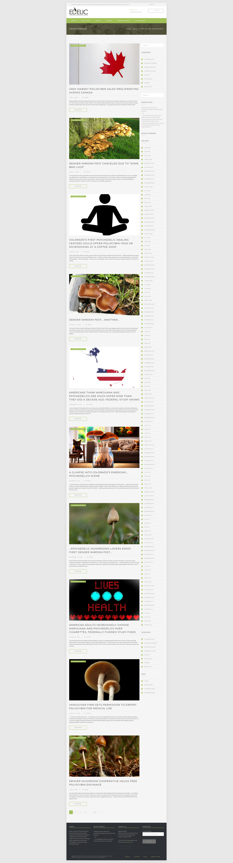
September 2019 (149, 417)
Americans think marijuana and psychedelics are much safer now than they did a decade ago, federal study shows (104, 396)
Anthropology (149, 59)
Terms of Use (155, 856)
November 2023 (149, 222)
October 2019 (149, 413)
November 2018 (149, 456)
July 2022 (147, 284)
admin (86, 97)
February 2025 (149, 163)
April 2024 (147, 202)
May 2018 (147, 480)
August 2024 (148, 187)
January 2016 (148, 589)
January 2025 (148, 167)
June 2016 (147, 570)
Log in (146, 681)
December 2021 (149, 312)
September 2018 (149, 464)
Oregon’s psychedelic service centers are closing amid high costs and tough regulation (152, 125)
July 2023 (147, 237)
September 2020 (149, 370)
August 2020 (148, 374)
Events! (74, 20)
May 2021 (147, 339)
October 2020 (149, 366)
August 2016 (148, 562)
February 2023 (149, 257)
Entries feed (148, 685)
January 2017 (148, 542)
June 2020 (147, 382)
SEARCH (161, 46)
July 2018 (147, 472)
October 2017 (149, 507)
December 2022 (149, 265)
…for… (143, 113)
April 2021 (147, 343)
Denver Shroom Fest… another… (94, 319)
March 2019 (148, 441)
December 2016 (149, 546)
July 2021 (147, 331)
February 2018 (149, 492)
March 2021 (148, 347)
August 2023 (148, 233)
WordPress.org (149, 692)
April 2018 (147, 484)
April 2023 (147, 249)
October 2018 (149, 460)
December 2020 (149, 359)
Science (147, 82)
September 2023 (149, 230)
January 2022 (148, 308)
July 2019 (147, 425)
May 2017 (147, 527)
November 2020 (149, 363)
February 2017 (149, 539)
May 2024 (147, 198)
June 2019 (147, 429)
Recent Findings (124, 20)
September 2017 (149, 511)
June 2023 (147, 241)
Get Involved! (140, 20)
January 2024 (148, 214)
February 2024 (149, 210)
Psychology (148, 79)
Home (128, 29)
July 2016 (147, 566)
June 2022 (147, 288)
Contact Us (129, 842)
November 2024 (149, 175)
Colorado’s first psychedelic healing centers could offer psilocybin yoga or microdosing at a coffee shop (101, 243)
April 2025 (147, 155)
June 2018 (147, 476)
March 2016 (148, 582)
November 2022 (149, 269)
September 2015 (149, 605)
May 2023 (147, 245)
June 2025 (147, 147)
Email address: (147, 831)
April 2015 (147, 621)
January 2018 (148, 495)
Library (109, 20)
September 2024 (149, 183)
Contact (137, 856)
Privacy (127, 856)
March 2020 (148, 394)
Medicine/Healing (150, 67)
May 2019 (147, 433)
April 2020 (147, 390)
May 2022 (147, 292)
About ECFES (85, 20)
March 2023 (148, 253)
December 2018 (149, 452)
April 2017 (147, 531)
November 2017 (149, 503)
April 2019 (147, 437)
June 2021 (147, 335)
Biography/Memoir (150, 63)
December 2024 (149, 171)
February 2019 (149, 445)
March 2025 (148, 159)
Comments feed (149, 688)
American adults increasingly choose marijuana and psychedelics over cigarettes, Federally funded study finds (102, 629)
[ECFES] (78, 11)
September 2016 (149, 558)
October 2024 (149, 179)
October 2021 (149, 319)
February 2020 (149, 398)
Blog (135, 29)
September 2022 (149, 276)
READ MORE (78, 110)
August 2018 (148, 468)
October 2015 (149, 601)
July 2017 (147, 519)
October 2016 (149, 554)
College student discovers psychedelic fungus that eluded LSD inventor (152, 109)
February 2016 (149, 585)
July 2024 (147, 190)
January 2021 (148, 355)
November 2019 (149, 409)
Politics (147, 75)
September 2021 (149, 323)
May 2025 (147, 151)
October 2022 (149, 273)
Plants (98, 20)
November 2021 (149, 316)
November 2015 (149, 597)
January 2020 (148, 402)
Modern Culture (78, 45)
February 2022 (149, 304)
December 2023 (149, 218)
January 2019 (148, 449)
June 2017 (147, 523)
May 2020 (147, 386)
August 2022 (148, 280)
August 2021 (148, 327)
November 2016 (149, 550)
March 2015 (148, 625)
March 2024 (148, 206)
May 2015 (147, 617)
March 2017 (148, 535)
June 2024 (147, 194)
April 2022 (147, 296)
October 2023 (149, 226)
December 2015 (149, 593)
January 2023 (148, 261)
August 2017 (148, 515)
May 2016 (147, 574)
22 (95, 812)
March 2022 (148, 300)
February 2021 (149, 351)
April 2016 (147, 578)
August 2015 (148, 609)
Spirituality (148, 86)
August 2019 (148, 421)
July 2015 (147, 613)
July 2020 (147, 378)
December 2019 (149, 406)
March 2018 (148, 488)
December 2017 (149, 499)
